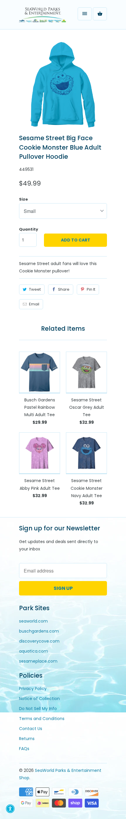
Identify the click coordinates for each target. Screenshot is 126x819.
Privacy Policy (33, 688)
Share (63, 289)
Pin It (91, 289)
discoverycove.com (39, 641)
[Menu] (85, 13)
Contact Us (30, 729)
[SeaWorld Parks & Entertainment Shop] (42, 16)
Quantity (28, 229)
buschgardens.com (39, 631)
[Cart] (100, 13)
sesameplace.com (38, 661)
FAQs (24, 749)
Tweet (35, 289)
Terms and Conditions (41, 719)
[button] (10, 808)
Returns (27, 739)
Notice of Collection (39, 698)
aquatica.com (33, 651)
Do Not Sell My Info (38, 709)
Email (34, 304)
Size (23, 199)
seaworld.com (33, 621)
